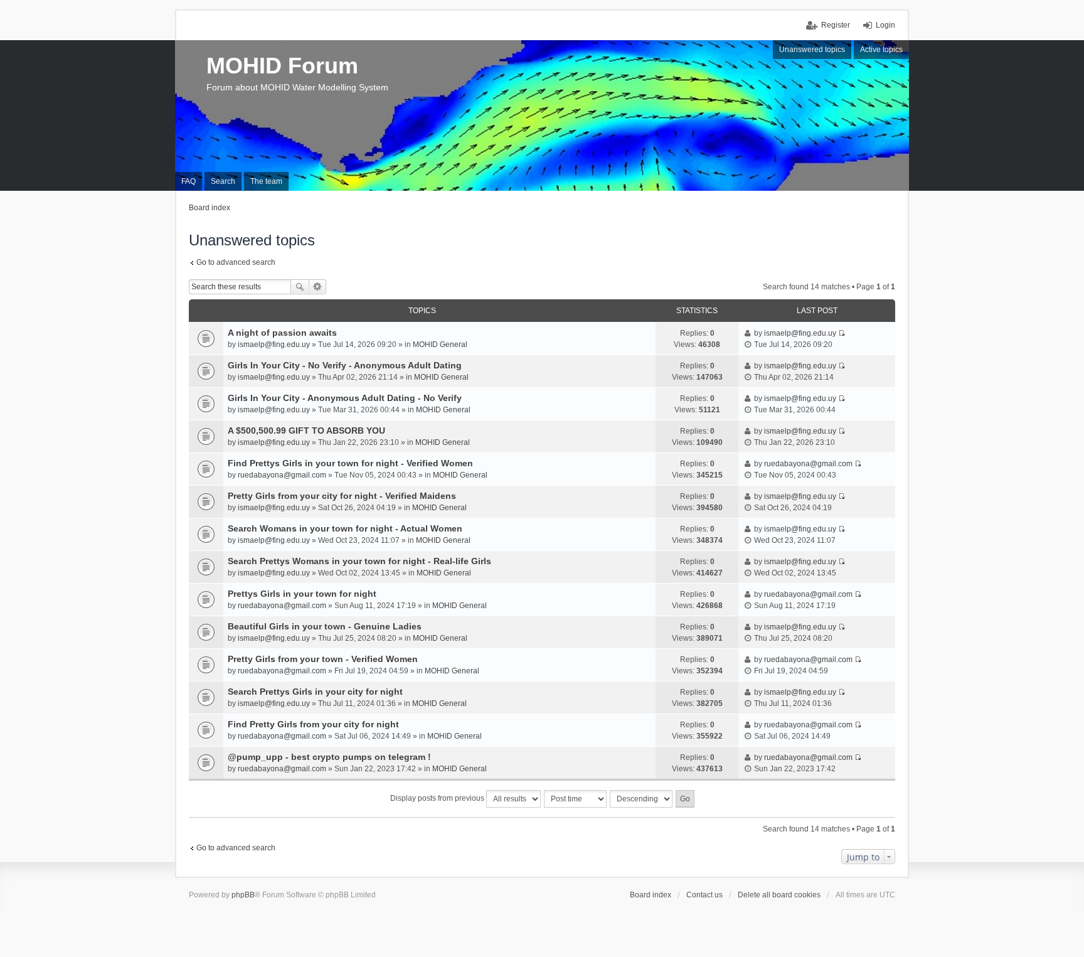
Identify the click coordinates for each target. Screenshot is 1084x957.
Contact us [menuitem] (704, 894)
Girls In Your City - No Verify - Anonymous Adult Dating (345, 365)
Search (299, 286)
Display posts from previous (438, 798)
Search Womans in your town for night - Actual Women (345, 528)
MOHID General (440, 344)
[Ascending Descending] (642, 799)
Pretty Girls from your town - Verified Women (323, 659)
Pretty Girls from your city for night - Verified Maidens (342, 496)
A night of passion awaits (282, 333)
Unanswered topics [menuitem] (812, 49)
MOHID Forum (282, 65)
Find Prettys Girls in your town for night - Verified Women (350, 463)
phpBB (243, 894)
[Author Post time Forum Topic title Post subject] (576, 799)
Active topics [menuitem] (881, 49)
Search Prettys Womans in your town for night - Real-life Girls (359, 561)
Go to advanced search (235, 262)
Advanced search (317, 286)
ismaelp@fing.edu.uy (274, 344)
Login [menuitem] (885, 25)
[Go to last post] (841, 333)
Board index (650, 894)
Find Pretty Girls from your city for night (313, 724)
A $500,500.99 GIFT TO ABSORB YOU (306, 430)
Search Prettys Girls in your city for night (315, 692)
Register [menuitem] (835, 25)
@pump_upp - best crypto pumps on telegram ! (329, 757)
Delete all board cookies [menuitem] (779, 894)
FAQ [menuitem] (188, 181)
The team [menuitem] (266, 181)
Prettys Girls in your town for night (302, 594)
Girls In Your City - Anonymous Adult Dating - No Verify (345, 398)
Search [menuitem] (223, 181)
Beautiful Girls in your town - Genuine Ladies (325, 626)
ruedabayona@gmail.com (282, 475)
